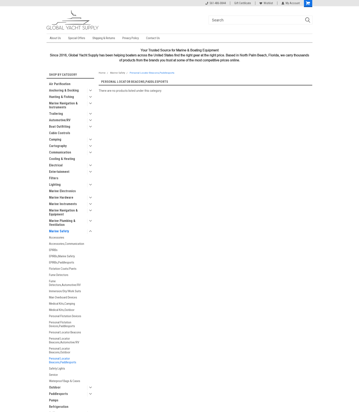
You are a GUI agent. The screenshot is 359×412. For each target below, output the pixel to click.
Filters (53, 178)
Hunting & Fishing (61, 97)
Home (102, 73)
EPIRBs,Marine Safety (62, 256)
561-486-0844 (218, 3)
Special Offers (76, 38)
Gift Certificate (242, 3)
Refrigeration (58, 407)
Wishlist (268, 3)
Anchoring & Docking (64, 90)
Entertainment (59, 172)
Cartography (58, 146)
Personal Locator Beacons (65, 332)
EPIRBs (53, 250)
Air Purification (59, 84)
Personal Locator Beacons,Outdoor (59, 350)
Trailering (56, 114)
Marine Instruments (63, 204)
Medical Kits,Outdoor (61, 310)
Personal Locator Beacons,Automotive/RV (64, 340)
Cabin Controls (59, 133)
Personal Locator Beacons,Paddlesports (62, 360)
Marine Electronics (62, 191)
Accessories (56, 237)
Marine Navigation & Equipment (63, 212)
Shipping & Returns (103, 38)
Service (53, 375)
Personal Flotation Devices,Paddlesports (62, 324)
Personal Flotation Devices (65, 316)
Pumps (53, 400)
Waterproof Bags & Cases (64, 381)
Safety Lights (57, 368)
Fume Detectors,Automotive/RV (65, 283)
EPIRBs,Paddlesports (61, 262)
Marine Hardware (61, 197)
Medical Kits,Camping (62, 304)
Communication (60, 152)
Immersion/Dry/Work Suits (65, 291)
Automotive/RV (59, 120)
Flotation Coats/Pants (62, 269)
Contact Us (153, 38)
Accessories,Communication (66, 244)
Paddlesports (58, 394)
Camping (55, 139)
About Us (55, 38)
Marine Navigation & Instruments (63, 105)
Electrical (56, 165)
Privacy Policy (130, 38)
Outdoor (55, 387)
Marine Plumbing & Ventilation (62, 223)
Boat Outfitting (59, 127)
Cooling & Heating (62, 159)
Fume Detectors (58, 275)
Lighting (55, 185)
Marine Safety (59, 231)
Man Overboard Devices (63, 297)
